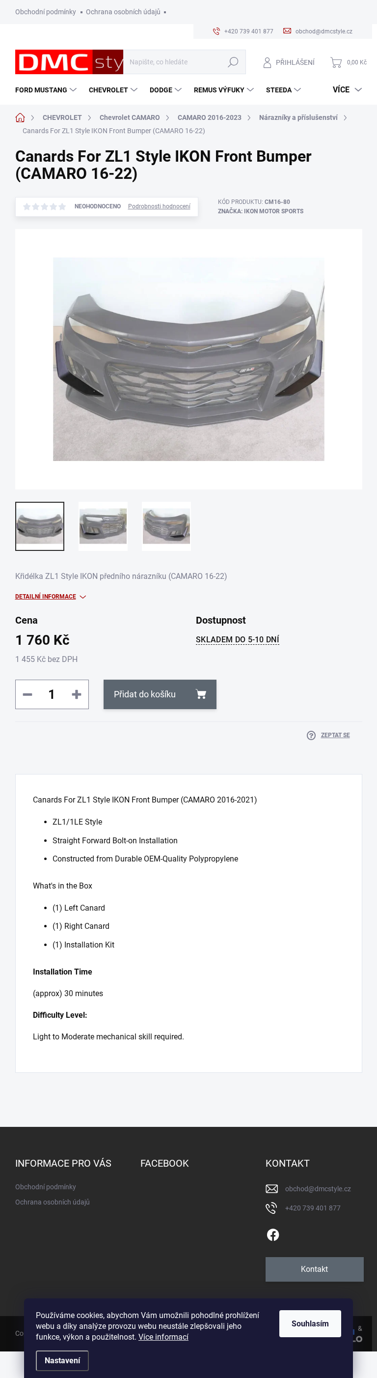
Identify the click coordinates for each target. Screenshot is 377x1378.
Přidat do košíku (145, 694)
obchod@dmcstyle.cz (318, 1189)
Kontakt (314, 1269)
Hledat (233, 62)
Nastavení (62, 1360)
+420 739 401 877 (313, 1208)
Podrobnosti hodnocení (159, 206)
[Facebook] (273, 1233)
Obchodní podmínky (45, 12)
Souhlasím (310, 1323)
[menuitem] (47, 90)
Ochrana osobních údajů (123, 12)
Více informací (163, 1337)
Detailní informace (45, 596)
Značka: (260, 211)
